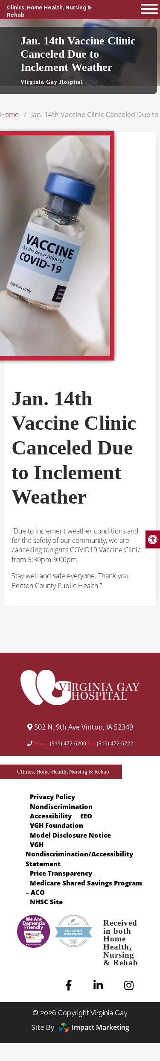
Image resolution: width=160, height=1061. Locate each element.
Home (9, 114)
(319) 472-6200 (68, 743)
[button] (149, 9)
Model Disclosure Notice (70, 835)
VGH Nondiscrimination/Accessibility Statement (79, 854)
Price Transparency (61, 873)
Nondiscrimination (61, 806)
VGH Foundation (56, 825)
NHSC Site (46, 901)
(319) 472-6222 (115, 743)
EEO (86, 816)
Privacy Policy (52, 796)
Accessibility (51, 816)
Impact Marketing (100, 1027)
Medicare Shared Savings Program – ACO (84, 888)
